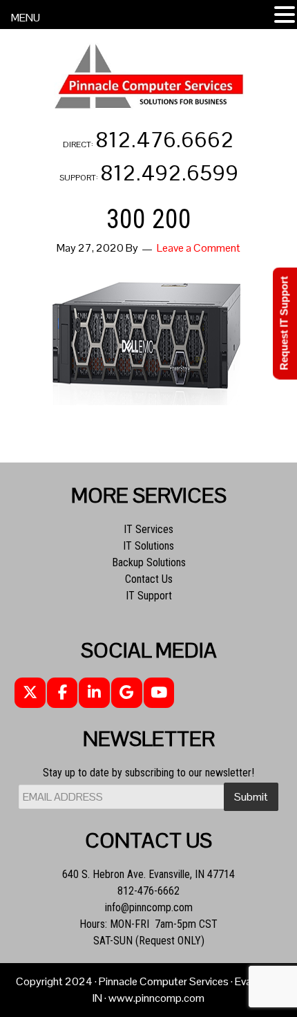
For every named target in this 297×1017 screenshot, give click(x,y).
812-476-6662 (148, 890)
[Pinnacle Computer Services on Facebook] (62, 693)
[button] (284, 15)
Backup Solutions (149, 562)
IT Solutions (148, 545)
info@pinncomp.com (149, 907)
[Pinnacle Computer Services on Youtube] (159, 693)
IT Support (149, 595)
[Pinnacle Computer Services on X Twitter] (30, 693)
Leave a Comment (198, 248)
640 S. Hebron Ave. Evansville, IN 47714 (148, 874)
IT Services (148, 529)
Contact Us (149, 579)
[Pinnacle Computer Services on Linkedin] (94, 693)
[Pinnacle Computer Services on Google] (126, 693)
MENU (25, 17)
